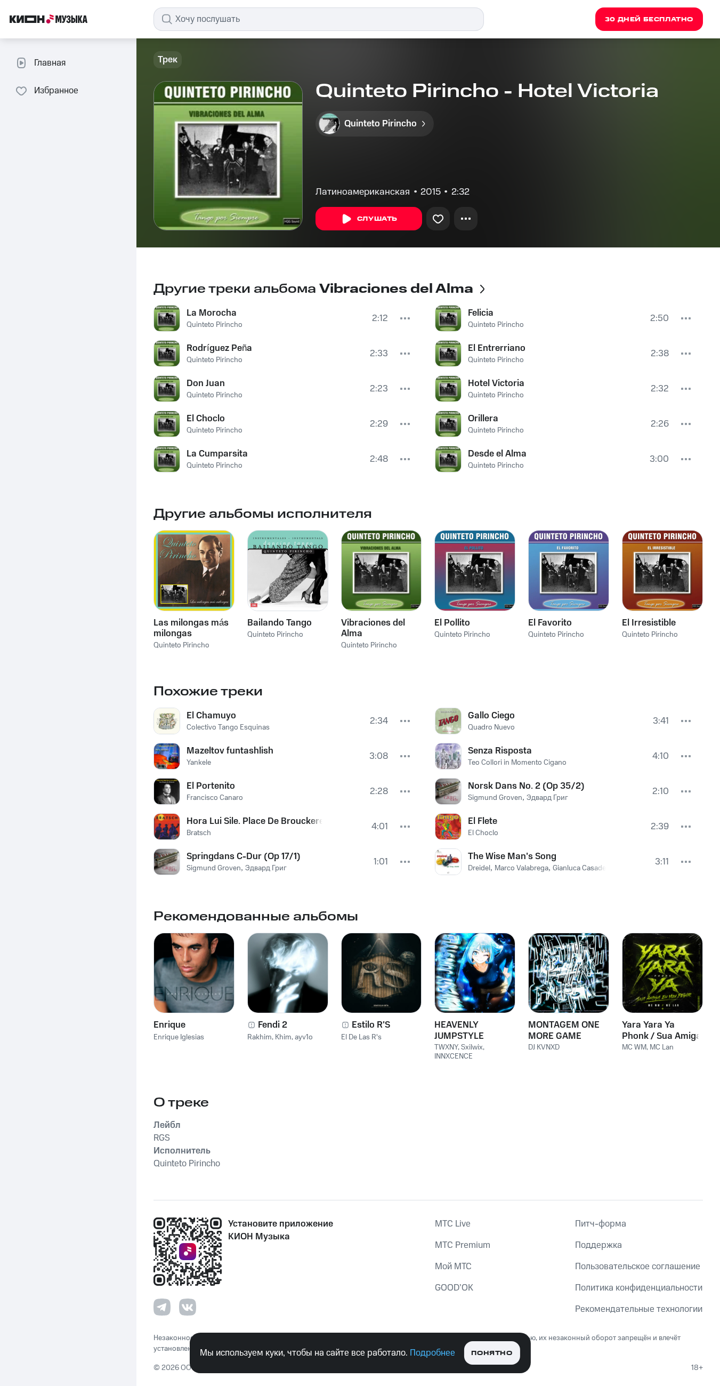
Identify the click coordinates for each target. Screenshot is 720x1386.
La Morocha (212, 313)
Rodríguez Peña (219, 348)
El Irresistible (649, 623)
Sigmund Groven (214, 868)
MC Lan (662, 1047)
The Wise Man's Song (512, 856)
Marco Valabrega (521, 868)
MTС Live (453, 1223)
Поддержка (598, 1245)
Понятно (491, 1353)
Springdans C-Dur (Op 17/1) (244, 856)
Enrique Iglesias (178, 1037)
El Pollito (452, 623)
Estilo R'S (371, 1025)
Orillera (483, 418)
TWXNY (446, 1047)
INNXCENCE (453, 1056)
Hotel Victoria (496, 383)
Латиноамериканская (362, 192)
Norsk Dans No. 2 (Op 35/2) (526, 786)
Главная (50, 63)
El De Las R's (361, 1037)
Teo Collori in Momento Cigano (517, 762)
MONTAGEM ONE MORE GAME (564, 1030)
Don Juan (206, 383)
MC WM (634, 1047)
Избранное (56, 90)
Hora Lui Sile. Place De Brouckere (254, 821)
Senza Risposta (500, 750)
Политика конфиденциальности (638, 1287)
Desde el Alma (497, 453)
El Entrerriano (496, 348)
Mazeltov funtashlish (230, 750)
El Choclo (206, 418)
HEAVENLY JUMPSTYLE (459, 1030)
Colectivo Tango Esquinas (228, 727)
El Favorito (550, 623)
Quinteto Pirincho (214, 324)
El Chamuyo (211, 715)
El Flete (482, 821)
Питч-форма (600, 1223)
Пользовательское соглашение (637, 1266)
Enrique (169, 1025)
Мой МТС (453, 1266)
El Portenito (211, 786)
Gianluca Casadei (580, 868)
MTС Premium (462, 1245)
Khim (283, 1037)
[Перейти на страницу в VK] (187, 1307)
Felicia (481, 313)
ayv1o (304, 1037)
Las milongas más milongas (191, 628)
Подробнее (432, 1353)
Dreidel (479, 868)
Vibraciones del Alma (373, 628)
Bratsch (199, 833)
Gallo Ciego (491, 715)
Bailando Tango (279, 623)
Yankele (199, 762)
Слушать (377, 218)
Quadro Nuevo (491, 727)
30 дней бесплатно (649, 19)
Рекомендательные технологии (638, 1309)
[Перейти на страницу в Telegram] (162, 1307)
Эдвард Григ (266, 868)
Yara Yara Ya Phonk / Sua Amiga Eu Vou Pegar (661, 1030)
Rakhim (259, 1037)
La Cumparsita (217, 453)
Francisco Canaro (215, 797)
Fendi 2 (272, 1025)
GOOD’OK (454, 1287)
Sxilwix (472, 1047)
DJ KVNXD (544, 1047)
